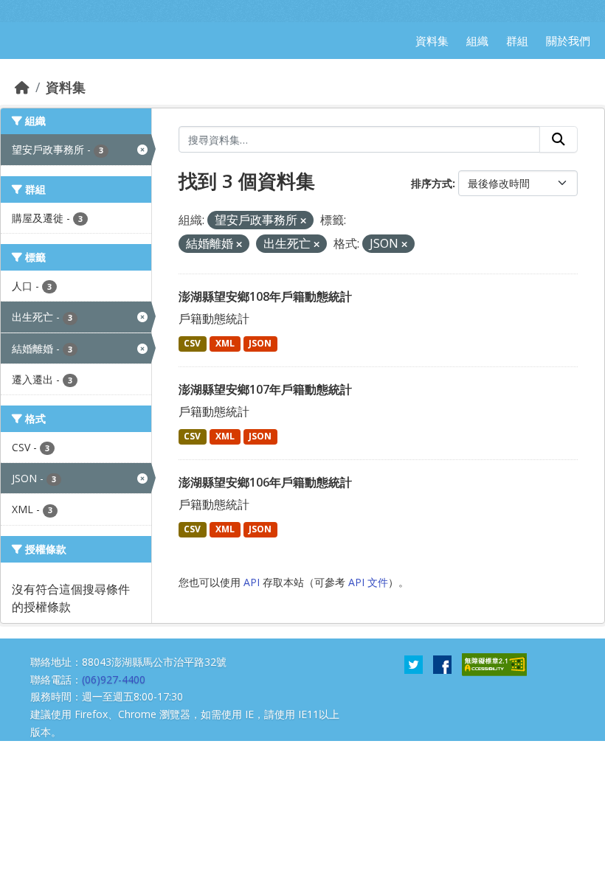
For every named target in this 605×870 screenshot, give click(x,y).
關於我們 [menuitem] (568, 40)
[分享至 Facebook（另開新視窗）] (442, 663)
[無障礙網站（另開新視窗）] (494, 663)
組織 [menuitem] (477, 40)
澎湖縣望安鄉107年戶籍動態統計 (265, 389)
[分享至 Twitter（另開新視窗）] (413, 663)
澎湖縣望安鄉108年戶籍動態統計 (265, 296)
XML (225, 343)
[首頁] (22, 87)
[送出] (558, 139)
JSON (260, 343)
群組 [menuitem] (517, 40)
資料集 (66, 87)
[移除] (303, 220)
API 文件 (368, 582)
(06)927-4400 (113, 679)
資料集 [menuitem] (432, 40)
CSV (192, 343)
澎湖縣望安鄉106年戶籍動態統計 (265, 482)
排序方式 (431, 183)
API (251, 582)
